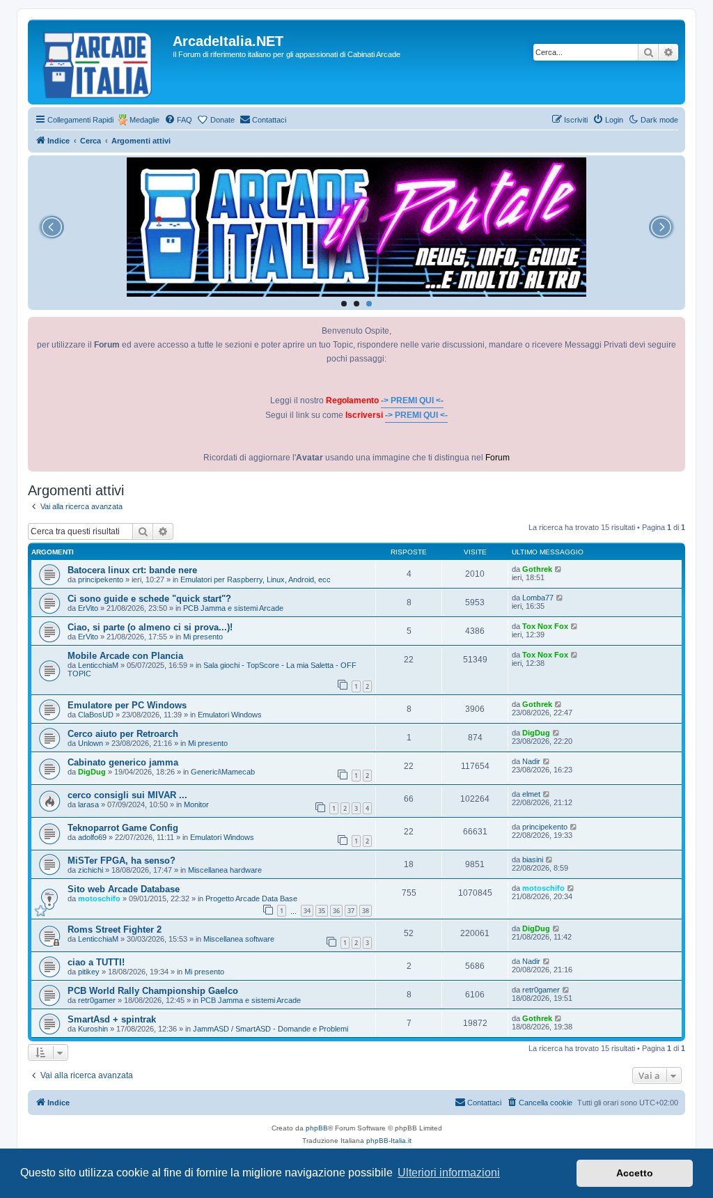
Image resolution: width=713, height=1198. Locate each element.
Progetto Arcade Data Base (251, 898)
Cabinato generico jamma (123, 762)
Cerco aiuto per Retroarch (123, 734)
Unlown (90, 743)
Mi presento (203, 636)
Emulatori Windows (230, 714)
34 (307, 910)
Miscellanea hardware (225, 870)
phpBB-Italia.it (389, 1140)
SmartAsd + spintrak (112, 1019)
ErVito (88, 608)
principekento (100, 579)
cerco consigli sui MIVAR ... (127, 795)
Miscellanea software (238, 939)
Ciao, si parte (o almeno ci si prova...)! (150, 627)
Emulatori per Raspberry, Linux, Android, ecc (255, 579)
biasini (532, 859)
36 (336, 910)
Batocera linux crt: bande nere (132, 570)
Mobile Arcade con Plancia (125, 656)
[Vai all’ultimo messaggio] (558, 569)
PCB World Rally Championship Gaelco (153, 991)
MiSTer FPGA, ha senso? (121, 860)
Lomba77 (538, 597)
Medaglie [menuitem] (144, 120)
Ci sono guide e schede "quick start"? (149, 598)
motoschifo (99, 898)
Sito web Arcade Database (124, 889)
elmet (531, 794)
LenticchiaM (98, 665)
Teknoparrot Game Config (123, 828)
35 (321, 910)
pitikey (89, 971)
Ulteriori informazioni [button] (449, 1172)
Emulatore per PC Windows (127, 705)
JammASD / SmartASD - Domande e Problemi (270, 1029)
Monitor (196, 804)
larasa (88, 804)
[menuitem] (178, 119)
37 (350, 910)
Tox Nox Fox (545, 626)
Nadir (531, 761)
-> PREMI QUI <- (412, 400)
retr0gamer (97, 1000)
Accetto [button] (634, 1172)
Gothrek (537, 569)
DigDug (536, 733)
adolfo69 (92, 837)
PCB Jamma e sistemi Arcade (233, 608)
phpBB (317, 1128)
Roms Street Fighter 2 (115, 929)
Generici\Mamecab (223, 772)
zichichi (90, 870)
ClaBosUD (95, 714)
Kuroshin (93, 1029)
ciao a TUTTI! (96, 962)
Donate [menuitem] (222, 120)
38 (365, 910)
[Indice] (102, 62)
